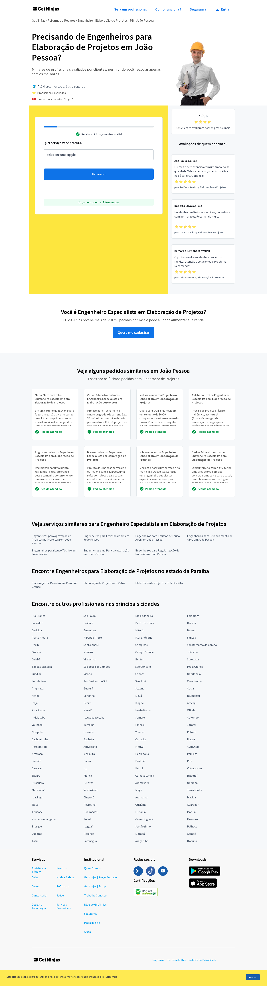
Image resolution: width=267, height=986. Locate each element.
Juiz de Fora (39, 681)
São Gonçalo (143, 666)
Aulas (35, 877)
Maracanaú (38, 790)
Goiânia (88, 623)
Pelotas (88, 783)
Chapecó (89, 797)
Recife (36, 645)
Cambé (191, 833)
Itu (85, 768)
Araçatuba (141, 841)
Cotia (190, 688)
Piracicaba (38, 710)
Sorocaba (193, 659)
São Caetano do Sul (95, 681)
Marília (191, 812)
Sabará (36, 775)
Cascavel (37, 768)
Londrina (89, 695)
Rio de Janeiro (144, 616)
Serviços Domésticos (63, 906)
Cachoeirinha (40, 739)
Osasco (36, 652)
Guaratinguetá (144, 819)
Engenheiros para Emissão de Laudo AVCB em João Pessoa (157, 537)
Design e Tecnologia (39, 906)
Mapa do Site (92, 922)
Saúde (60, 895)
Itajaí (35, 703)
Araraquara (142, 783)
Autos (35, 886)
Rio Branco (38, 616)
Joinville (192, 652)
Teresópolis (194, 790)
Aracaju (191, 703)
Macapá (140, 833)
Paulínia (140, 761)
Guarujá (88, 688)
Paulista (192, 754)
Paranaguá (90, 841)
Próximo (98, 174)
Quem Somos (92, 868)
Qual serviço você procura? (63, 143)
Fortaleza (193, 616)
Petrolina (90, 804)
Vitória (88, 674)
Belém (139, 659)
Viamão (140, 732)
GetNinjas (38, 20)
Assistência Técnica (39, 870)
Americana (90, 746)
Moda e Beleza (65, 877)
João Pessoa (145, 20)
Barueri (191, 630)
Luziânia (140, 812)
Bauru (87, 761)
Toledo (88, 819)
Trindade (37, 812)
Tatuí (35, 841)
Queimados (91, 812)
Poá (189, 761)
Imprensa (158, 960)
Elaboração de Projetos (111, 20)
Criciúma (140, 804)
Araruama (141, 797)
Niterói (139, 630)
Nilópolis (37, 732)
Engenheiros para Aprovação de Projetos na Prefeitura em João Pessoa (51, 539)
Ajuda (87, 932)
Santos (191, 637)
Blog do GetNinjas (95, 904)
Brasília (192, 623)
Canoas (139, 674)
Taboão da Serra (42, 666)
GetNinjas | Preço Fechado (100, 877)
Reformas (62, 886)
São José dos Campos (97, 666)
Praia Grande (195, 666)
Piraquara (38, 783)
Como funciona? (168, 9)
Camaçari (193, 746)
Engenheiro (85, 20)
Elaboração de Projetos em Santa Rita (159, 583)
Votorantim (194, 768)
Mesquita (89, 754)
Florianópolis (143, 637)
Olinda (191, 710)
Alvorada (37, 754)
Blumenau (193, 695)
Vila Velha (90, 659)
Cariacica (140, 739)
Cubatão (37, 833)
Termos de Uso (176, 960)
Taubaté (89, 739)
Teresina (89, 725)
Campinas (141, 645)
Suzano (139, 688)
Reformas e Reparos (61, 20)
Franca (88, 775)
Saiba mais (111, 976)
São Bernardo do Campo (202, 645)
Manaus (88, 652)
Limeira (36, 761)
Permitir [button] (253, 977)
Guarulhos (90, 630)
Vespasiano (91, 790)
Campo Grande (144, 652)
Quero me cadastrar (133, 332)
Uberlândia (194, 674)
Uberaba (192, 783)
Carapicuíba (194, 681)
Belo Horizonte (145, 623)
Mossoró (192, 819)
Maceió (88, 710)
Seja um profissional (130, 9)
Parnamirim (39, 746)
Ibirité (139, 768)
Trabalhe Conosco (95, 895)
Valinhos (37, 725)
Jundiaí (36, 674)
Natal (35, 695)
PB (132, 20)
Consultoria (39, 895)
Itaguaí (88, 826)
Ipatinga (37, 797)
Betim (87, 703)
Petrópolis (142, 754)
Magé (138, 790)
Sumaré (140, 717)
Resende (89, 833)
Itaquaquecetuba (94, 717)
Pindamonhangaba (44, 819)
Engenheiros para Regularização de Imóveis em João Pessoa (157, 552)
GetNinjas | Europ (95, 886)
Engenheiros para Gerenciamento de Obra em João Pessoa (209, 537)
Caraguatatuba (144, 775)
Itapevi (139, 703)
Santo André (91, 645)
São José (140, 681)
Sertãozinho (143, 826)
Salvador (37, 623)
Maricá (139, 746)
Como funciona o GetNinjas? (55, 99)
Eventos (61, 868)
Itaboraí (192, 775)
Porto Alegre (40, 637)
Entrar (226, 9)
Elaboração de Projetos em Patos (104, 583)
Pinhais (140, 725)
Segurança (198, 9)
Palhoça (192, 826)
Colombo (193, 717)
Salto (35, 804)
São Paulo (90, 616)
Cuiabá (36, 659)
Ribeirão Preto (93, 637)
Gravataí (89, 732)
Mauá (138, 695)
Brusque (37, 826)
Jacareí (191, 725)
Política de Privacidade (203, 960)
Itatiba (191, 797)
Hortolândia (143, 710)
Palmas (191, 732)
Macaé (191, 739)
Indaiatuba (38, 717)
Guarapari (193, 804)
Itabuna (192, 841)
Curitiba (37, 630)
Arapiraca (38, 688)
